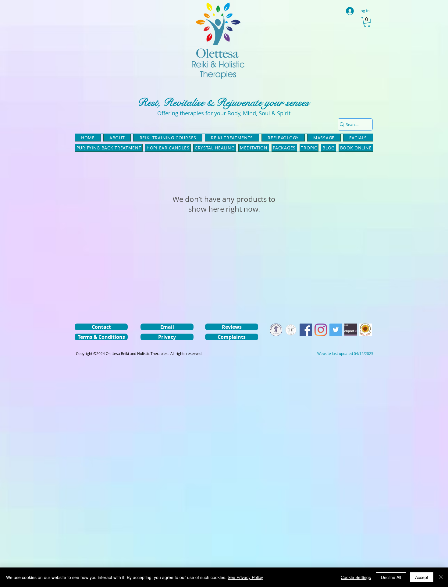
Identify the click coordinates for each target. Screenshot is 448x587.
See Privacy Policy (245, 577)
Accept (421, 577)
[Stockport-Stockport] (350, 330)
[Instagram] (321, 330)
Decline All (391, 577)
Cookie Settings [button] (356, 577)
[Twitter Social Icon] (335, 330)
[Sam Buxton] (365, 330)
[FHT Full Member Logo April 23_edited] (291, 330)
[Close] (440, 577)
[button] (367, 22)
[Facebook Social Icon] (306, 330)
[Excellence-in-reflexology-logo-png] (276, 330)
